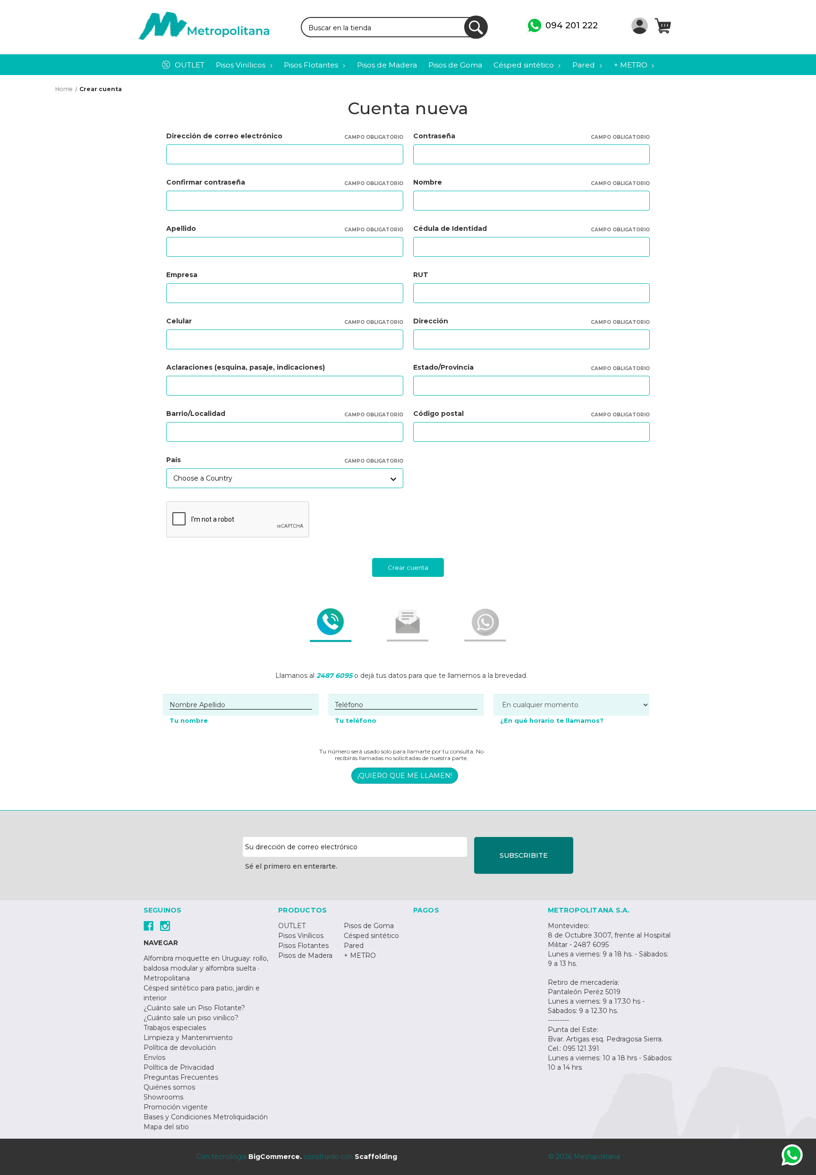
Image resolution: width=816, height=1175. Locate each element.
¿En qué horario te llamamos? (552, 720)
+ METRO (360, 955)
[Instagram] (165, 926)
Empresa (181, 275)
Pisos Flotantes (303, 945)
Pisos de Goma (369, 925)
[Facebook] (148, 926)
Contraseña (531, 136)
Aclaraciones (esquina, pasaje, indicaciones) (245, 367)
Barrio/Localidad (284, 413)
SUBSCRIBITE (524, 855)
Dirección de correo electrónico (284, 136)
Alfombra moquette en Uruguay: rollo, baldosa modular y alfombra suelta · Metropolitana (206, 968)
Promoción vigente (176, 1107)
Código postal (531, 413)
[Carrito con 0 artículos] (662, 25)
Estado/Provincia (531, 367)
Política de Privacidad (179, 1067)
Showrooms (163, 1097)
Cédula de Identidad (531, 228)
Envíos (154, 1057)
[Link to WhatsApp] (792, 1156)
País (284, 460)
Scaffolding (376, 1156)
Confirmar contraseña (284, 182)
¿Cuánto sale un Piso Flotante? (194, 1008)
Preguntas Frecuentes (181, 1077)
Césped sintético (371, 935)
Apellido (284, 228)
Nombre (531, 182)
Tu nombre (189, 720)
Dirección (531, 321)
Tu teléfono (355, 720)
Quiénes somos (169, 1087)
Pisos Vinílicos (300, 935)
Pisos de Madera (305, 955)
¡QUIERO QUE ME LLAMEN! (404, 775)
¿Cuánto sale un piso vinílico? (191, 1018)
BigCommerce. (275, 1156)
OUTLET (292, 925)
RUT (420, 275)
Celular (284, 321)
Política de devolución (180, 1047)
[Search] (476, 27)
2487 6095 (334, 675)
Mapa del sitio (166, 1127)
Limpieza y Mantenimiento (188, 1037)
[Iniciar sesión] (639, 25)
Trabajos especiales (175, 1027)
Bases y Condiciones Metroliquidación (206, 1117)
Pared (354, 945)
